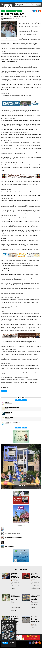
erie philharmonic (4, 390)
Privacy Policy (12, 640)
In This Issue (38, 488)
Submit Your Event (18, 427)
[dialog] (8, 633)
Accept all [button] (5, 642)
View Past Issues (4, 488)
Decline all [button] (12, 642)
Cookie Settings (8, 640)
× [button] (15, 620)
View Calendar (24, 427)
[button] (8, 645)
